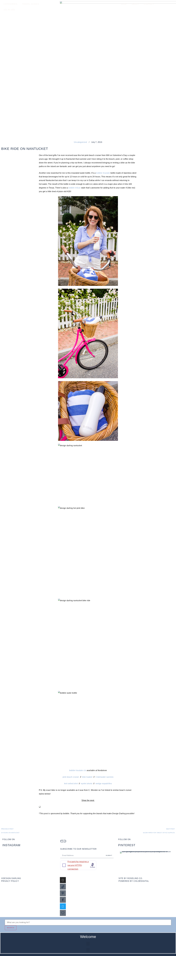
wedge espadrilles (104, 784)
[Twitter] (63, 906)
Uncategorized (80, 142)
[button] (88, 944)
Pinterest (126, 845)
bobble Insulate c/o (77, 770)
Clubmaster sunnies (104, 777)
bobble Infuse (74, 188)
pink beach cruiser (71, 777)
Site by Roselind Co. (131, 878)
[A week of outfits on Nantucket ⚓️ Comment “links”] (30, 856)
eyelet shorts (86, 784)
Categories (10, 4)
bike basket (87, 777)
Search (10, 928)
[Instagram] (63, 880)
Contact (149, 4)
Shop (124, 4)
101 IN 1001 (9, 10)
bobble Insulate (103, 173)
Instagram (11, 845)
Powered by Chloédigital (134, 881)
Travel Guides (30, 4)
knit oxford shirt (71, 784)
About (135, 4)
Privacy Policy (10, 881)
